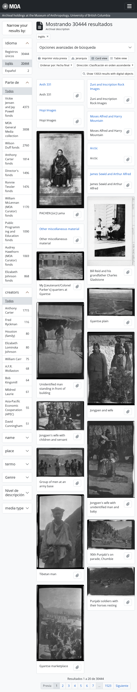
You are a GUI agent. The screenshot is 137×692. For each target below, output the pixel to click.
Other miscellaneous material (59, 229)
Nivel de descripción (14, 492)
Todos (9, 91)
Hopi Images (47, 110)
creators (12, 292)
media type (14, 508)
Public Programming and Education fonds (17, 231)
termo (10, 464)
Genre (10, 477)
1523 (108, 686)
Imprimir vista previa (54, 58)
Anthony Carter (17, 310)
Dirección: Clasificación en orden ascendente (104, 65)
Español (17, 71)
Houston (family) (17, 334)
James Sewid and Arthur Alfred (110, 174)
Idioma (11, 43)
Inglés (17, 64)
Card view (101, 58)
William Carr (17, 360)
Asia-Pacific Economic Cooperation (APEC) (17, 407)
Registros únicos (17, 54)
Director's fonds (17, 173)
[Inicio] (12, 6)
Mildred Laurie (17, 392)
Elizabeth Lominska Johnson (17, 347)
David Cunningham (17, 424)
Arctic (94, 148)
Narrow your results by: (17, 28)
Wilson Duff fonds (17, 145)
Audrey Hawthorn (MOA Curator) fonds (17, 256)
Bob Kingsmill (17, 380)
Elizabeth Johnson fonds (17, 276)
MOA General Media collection (17, 129)
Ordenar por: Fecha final (55, 65)
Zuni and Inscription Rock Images (107, 87)
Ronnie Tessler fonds (17, 186)
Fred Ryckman (17, 322)
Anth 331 (45, 84)
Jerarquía (81, 58)
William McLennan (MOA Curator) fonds (17, 206)
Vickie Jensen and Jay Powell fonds (17, 107)
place (9, 450)
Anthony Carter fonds (17, 159)
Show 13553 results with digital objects (109, 73)
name (10, 437)
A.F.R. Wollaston (17, 368)
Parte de (12, 82)
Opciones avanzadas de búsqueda (67, 47)
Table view (120, 58)
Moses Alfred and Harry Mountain (106, 118)
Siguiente (122, 686)
